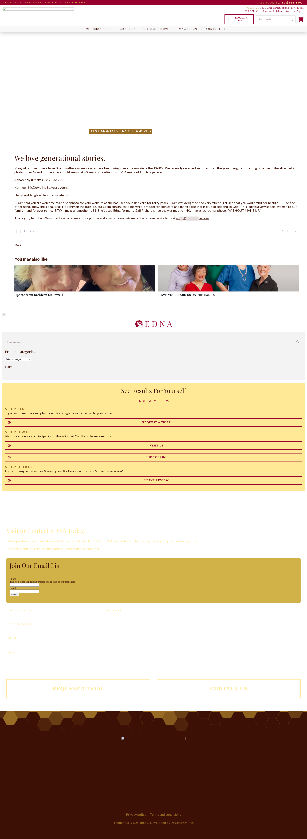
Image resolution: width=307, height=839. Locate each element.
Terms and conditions (165, 814)
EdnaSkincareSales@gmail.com (31, 657)
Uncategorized (135, 131)
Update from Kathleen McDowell (84, 282)
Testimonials (104, 131)
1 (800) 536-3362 (290, 2)
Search (291, 19)
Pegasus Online (182, 822)
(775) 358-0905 (26, 615)
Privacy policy (136, 814)
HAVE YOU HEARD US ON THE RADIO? (228, 282)
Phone (13, 579)
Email (13, 588)
